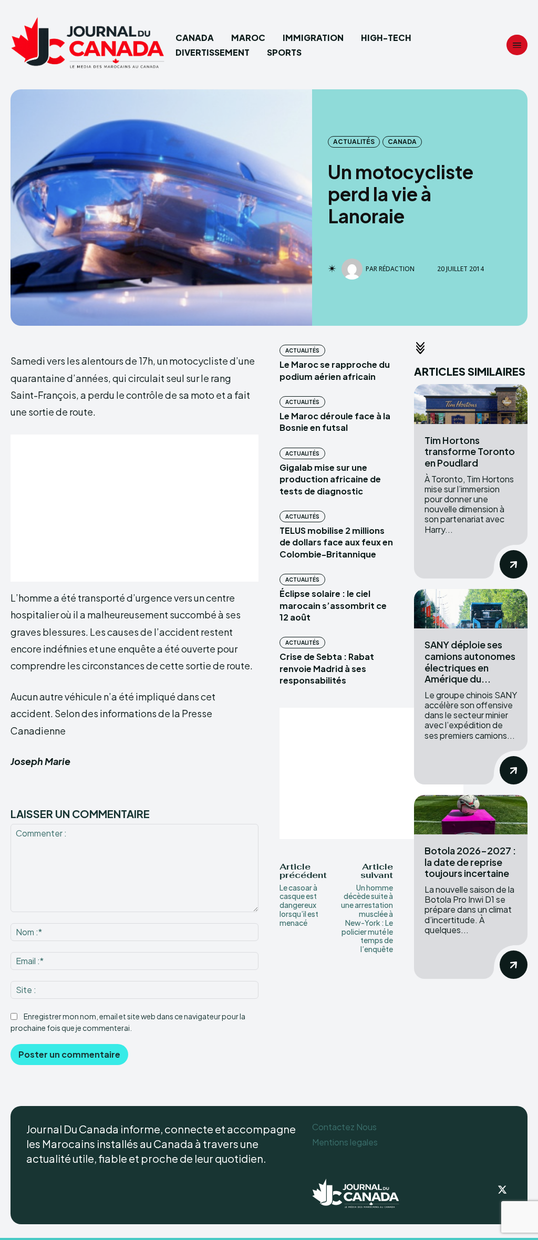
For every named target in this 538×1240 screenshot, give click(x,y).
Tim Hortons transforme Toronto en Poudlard (470, 451)
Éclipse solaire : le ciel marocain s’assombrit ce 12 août (333, 605)
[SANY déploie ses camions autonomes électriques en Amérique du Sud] (470, 609)
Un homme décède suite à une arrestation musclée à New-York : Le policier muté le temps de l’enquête (367, 918)
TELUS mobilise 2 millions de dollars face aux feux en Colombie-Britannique (336, 542)
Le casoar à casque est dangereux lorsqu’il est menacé (299, 905)
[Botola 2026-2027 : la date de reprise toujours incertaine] (470, 815)
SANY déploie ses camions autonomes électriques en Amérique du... (470, 661)
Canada (402, 142)
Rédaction (397, 269)
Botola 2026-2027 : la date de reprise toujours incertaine (470, 861)
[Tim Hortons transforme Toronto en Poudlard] (470, 404)
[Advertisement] (134, 508)
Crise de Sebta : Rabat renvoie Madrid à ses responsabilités (327, 668)
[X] (502, 1190)
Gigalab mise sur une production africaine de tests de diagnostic (330, 479)
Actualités (354, 142)
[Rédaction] (354, 269)
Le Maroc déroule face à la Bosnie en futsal (335, 421)
